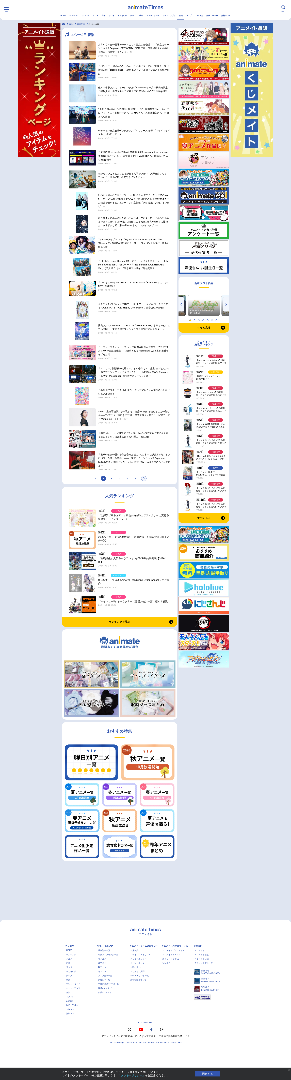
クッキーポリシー (138, 959)
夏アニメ (102, 963)
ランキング (74, 15)
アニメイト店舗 (202, 959)
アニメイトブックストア (173, 950)
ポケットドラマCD (171, 959)
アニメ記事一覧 (105, 975)
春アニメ (102, 959)
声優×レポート (104, 992)
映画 (141, 15)
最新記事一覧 (104, 950)
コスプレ (189, 15)
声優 (103, 15)
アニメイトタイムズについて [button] (144, 946)
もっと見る (204, 327)
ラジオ (111, 15)
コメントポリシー (138, 963)
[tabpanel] (204, 305)
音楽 (181, 15)
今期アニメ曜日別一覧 (108, 954)
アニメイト (200, 950)
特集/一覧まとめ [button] (105, 946)
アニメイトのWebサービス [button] (174, 946)
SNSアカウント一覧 (139, 975)
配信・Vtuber (212, 15)
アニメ (95, 15)
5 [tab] (208, 319)
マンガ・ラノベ (152, 15)
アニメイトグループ (204, 963)
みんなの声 (122, 15)
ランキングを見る (119, 621)
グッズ (133, 15)
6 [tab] (212, 319)
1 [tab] (190, 319)
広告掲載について (138, 980)
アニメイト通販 (202, 954)
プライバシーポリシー (140, 954)
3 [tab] (199, 319)
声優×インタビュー (107, 988)
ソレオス (166, 963)
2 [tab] (195, 319)
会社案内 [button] (198, 946)
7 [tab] (217, 319)
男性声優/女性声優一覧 (108, 984)
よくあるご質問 (137, 971)
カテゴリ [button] (69, 946)
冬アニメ (102, 971)
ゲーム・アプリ (169, 15)
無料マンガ (226, 15)
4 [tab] (203, 319)
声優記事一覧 (104, 980)
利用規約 (134, 950)
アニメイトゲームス (171, 954)
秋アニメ (102, 967)
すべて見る (204, 517)
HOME (63, 15)
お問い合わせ (136, 967)
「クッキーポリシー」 (131, 1075)
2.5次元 (200, 15)
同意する (207, 1073)
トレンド (85, 15)
